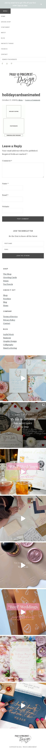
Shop (5, 295)
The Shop (7, 274)
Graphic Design (10, 341)
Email (5, 195)
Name (5, 183)
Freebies (7, 299)
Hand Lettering (10, 348)
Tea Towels (8, 284)
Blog (5, 302)
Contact (6, 323)
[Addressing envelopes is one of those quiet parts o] (23, 705)
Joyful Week (8, 334)
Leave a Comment (32, 100)
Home (5, 305)
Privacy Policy (9, 320)
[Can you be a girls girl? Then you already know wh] (23, 378)
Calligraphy (8, 344)
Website (5, 206)
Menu (5, 11)
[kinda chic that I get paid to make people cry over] (23, 425)
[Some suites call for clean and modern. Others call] (23, 659)
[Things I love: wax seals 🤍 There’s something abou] (23, 565)
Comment (7, 161)
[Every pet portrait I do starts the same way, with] (23, 472)
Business (7, 338)
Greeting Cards (10, 277)
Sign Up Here (22, 5)
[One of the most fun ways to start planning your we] (23, 612)
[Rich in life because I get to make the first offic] (23, 518)
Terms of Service (10, 316)
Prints (5, 281)
